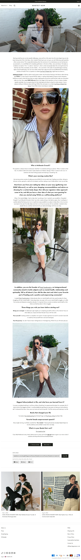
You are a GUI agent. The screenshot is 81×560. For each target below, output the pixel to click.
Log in (78, 1)
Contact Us (70, 543)
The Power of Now (50, 416)
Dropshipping (4, 534)
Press (2, 531)
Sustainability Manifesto (73, 540)
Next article (46, 445)
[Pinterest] (10, 553)
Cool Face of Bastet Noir (46, 71)
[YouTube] (14, 553)
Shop (10, 5)
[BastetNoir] (38, 5)
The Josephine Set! (40, 431)
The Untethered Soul (29, 416)
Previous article (35, 445)
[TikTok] (2, 553)
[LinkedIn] (12, 553)
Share (16, 462)
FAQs (69, 528)
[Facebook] (7, 553)
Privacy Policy (71, 537)
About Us (3, 5)
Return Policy (71, 534)
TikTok (25, 198)
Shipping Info (71, 531)
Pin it (31, 462)
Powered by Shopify (56, 558)
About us (3, 528)
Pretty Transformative (24, 298)
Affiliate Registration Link (74, 546)
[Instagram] (5, 553)
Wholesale (3, 537)
